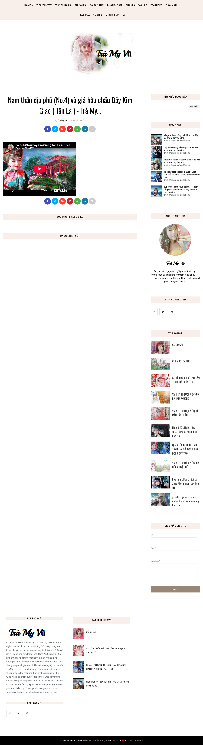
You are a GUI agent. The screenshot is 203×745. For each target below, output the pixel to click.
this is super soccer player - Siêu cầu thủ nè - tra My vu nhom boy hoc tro (182, 175)
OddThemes (135, 740)
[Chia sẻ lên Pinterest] (92, 129)
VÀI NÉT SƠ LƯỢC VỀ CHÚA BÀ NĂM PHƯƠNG (185, 396)
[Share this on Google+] (62, 129)
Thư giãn (80, 5)
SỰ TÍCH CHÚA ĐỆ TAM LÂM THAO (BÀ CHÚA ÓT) (186, 380)
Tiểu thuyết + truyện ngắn (53, 5)
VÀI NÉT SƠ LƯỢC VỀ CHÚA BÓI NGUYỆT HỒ (185, 465)
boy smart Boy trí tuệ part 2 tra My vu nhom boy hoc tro (181, 148)
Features (156, 5)
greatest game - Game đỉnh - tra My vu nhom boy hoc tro (182, 161)
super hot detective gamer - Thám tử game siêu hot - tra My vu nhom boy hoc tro (181, 189)
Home (27, 5)
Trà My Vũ (63, 120)
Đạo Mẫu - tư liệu (91, 15)
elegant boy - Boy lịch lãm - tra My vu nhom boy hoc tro (181, 136)
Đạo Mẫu (171, 5)
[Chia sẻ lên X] (55, 129)
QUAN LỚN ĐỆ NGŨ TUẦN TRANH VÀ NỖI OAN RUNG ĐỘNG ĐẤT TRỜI (185, 449)
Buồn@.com (114, 5)
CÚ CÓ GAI (177, 345)
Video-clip (112, 15)
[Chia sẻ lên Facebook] (47, 129)
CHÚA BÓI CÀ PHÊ (181, 361)
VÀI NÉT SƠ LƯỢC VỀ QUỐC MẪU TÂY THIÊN (185, 413)
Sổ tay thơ (97, 5)
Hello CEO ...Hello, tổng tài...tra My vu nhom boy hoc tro (184, 432)
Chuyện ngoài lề (136, 5)
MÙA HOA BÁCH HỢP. (95, 740)
